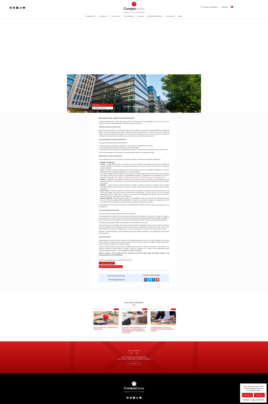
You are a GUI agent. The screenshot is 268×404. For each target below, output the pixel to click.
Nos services (115, 16)
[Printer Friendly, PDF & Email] (116, 280)
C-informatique (128, 16)
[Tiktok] (21, 8)
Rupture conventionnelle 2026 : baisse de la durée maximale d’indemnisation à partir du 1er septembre (134, 330)
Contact (180, 16)
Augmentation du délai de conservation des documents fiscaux (162, 329)
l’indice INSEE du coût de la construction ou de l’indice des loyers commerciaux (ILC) (139, 177)
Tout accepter (247, 395)
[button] (232, 7)
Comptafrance (90, 16)
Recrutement (170, 16)
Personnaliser (246, 399)
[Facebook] (11, 8)
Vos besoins (102, 16)
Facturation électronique (154, 16)
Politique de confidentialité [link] (257, 399)
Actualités (141, 16)
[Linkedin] (14, 8)
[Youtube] (24, 8)
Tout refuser (259, 395)
